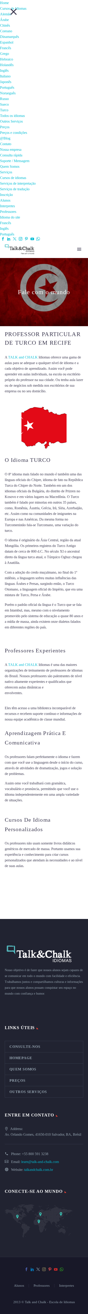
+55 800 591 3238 (35, 1154)
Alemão (5, 14)
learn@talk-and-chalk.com (40, 1162)
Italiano (5, 76)
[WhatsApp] (38, 239)
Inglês (4, 70)
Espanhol (6, 42)
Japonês (5, 82)
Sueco (4, 104)
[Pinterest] (26, 239)
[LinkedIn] (9, 239)
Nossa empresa (10, 149)
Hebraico (6, 59)
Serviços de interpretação (18, 183)
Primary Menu (79, 249)
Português (7, 87)
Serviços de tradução (15, 189)
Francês (5, 48)
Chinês (5, 25)
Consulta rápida (11, 155)
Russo (4, 99)
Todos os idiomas (12, 116)
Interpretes (7, 206)
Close (13, 11)
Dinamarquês (9, 37)
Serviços (6, 172)
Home (4, 3)
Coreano (6, 31)
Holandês (7, 65)
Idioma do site (10, 217)
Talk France (13, 637)
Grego (4, 54)
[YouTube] (32, 239)
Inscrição (6, 195)
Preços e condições (13, 133)
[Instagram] (20, 239)
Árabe (4, 20)
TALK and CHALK (23, 357)
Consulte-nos (24, 1047)
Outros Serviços (11, 121)
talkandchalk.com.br (38, 1170)
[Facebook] (3, 239)
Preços (4, 127)
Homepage (20, 1058)
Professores (8, 212)
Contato (5, 144)
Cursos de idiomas (13, 178)
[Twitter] (14, 239)
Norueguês (8, 93)
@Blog (5, 138)
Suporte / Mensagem (14, 161)
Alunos (5, 200)
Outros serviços (28, 1092)
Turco (4, 110)
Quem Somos (9, 166)
